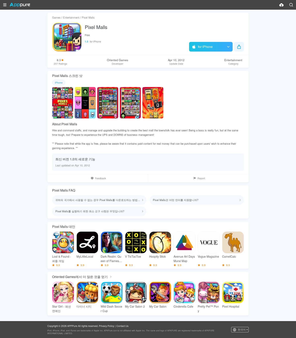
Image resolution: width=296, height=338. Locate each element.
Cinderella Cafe (183, 306)
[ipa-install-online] (281, 5)
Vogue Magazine (208, 256)
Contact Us (122, 326)
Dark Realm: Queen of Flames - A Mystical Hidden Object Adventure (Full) (111, 258)
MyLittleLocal (85, 256)
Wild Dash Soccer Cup (111, 308)
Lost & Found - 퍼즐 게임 (61, 258)
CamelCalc (229, 256)
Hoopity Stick (157, 256)
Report (201, 178)
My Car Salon (158, 306)
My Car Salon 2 (135, 306)
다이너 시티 (84, 306)
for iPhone (205, 46)
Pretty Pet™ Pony (208, 308)
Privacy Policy (106, 326)
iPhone (59, 82)
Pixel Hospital (230, 306)
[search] (291, 5)
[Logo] (20, 5)
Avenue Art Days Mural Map (184, 258)
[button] (5, 5)
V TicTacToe (133, 256)
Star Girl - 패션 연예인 (61, 308)
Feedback (100, 178)
